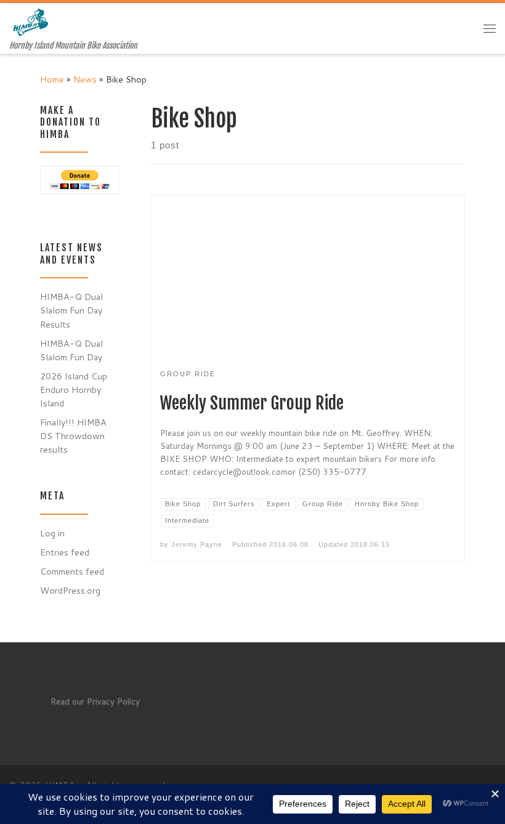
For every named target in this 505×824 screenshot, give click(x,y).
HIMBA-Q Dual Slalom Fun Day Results (71, 310)
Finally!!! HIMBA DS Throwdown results (73, 436)
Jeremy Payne (196, 544)
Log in (52, 533)
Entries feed (64, 552)
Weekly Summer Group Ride (252, 403)
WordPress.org (70, 590)
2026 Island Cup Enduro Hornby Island (73, 390)
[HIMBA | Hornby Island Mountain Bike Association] (32, 22)
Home (52, 79)
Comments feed (72, 571)
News (85, 79)
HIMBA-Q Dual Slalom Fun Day (71, 350)
